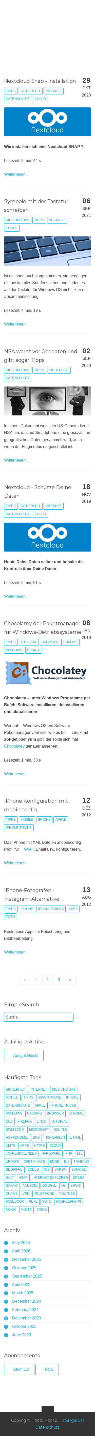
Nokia (11, 1210)
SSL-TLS (60, 1130)
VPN (26, 1194)
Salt (10, 1178)
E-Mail (75, 1137)
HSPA (23, 1178)
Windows (14, 650)
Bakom (60, 1169)
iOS (47, 1169)
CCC (9, 1121)
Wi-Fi (29, 849)
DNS (36, 1137)
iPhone (44, 819)
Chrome (70, 642)
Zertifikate (34, 1162)
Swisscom (15, 1130)
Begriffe (57, 220)
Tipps (11, 91)
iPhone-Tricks (19, 828)
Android (30, 1185)
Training (81, 1162)
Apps (73, 909)
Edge (54, 1162)
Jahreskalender (21, 1153)
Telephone (44, 1194)
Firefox (24, 1121)
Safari (12, 1185)
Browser (50, 642)
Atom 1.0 (20, 1369)
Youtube (67, 1194)
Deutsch (17, 30)
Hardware (51, 1153)
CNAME (12, 1194)
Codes (11, 228)
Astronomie (17, 1137)
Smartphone (49, 1097)
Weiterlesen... (16, 174)
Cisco (41, 1210)
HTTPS (39, 1146)
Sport (76, 1185)
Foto (10, 917)
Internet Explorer (50, 1178)
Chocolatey (14, 746)
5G (63, 1185)
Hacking (34, 1113)
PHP (68, 1153)
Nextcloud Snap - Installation (40, 81)
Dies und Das (17, 220)
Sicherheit (31, 91)
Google (49, 1185)
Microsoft (39, 1130)
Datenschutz (18, 99)
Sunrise (78, 1169)
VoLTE (26, 1210)
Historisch (55, 1137)
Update (33, 650)
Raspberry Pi (68, 1201)
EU (66, 1162)
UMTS (10, 1146)
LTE (80, 1153)
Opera (78, 1178)
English (34, 30)
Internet (53, 91)
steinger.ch (31, 10)
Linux (41, 1121)
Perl (33, 1201)
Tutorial (29, 642)
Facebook (15, 1201)
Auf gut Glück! (25, 1055)
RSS (48, 1369)
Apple (60, 819)
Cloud (40, 99)
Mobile (27, 819)
